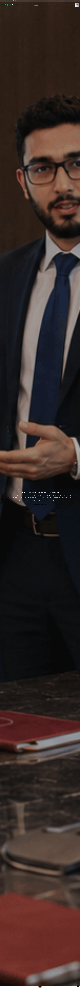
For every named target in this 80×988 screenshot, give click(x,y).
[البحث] (12, 5)
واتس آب (4, 4)
